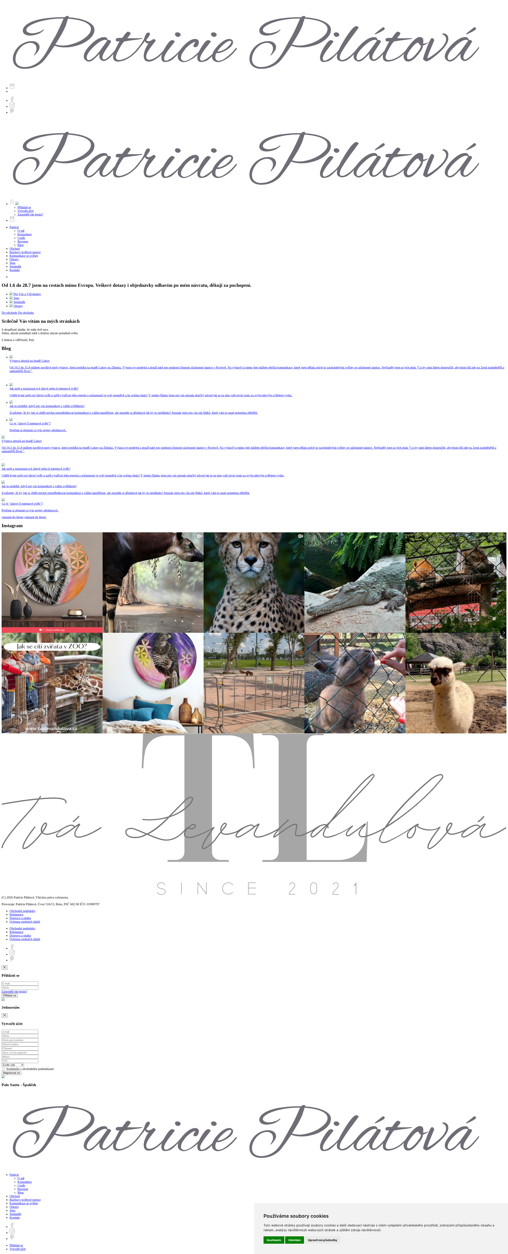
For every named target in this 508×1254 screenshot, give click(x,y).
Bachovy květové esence (25, 252)
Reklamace (16, 914)
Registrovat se (11, 1072)
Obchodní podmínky (23, 911)
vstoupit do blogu (12, 517)
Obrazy (14, 259)
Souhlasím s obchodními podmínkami (30, 1069)
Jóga (12, 263)
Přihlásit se (24, 207)
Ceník (21, 238)
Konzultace (24, 234)
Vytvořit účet (25, 211)
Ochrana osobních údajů (25, 921)
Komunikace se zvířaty (24, 255)
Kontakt (15, 270)
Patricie (14, 227)
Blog (20, 245)
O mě (20, 230)
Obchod (15, 248)
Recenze (22, 241)
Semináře (15, 266)
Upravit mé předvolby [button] (322, 1240)
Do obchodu (9, 312)
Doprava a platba (20, 918)
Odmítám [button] (294, 1240)
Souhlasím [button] (274, 1240)
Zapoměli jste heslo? (30, 214)
